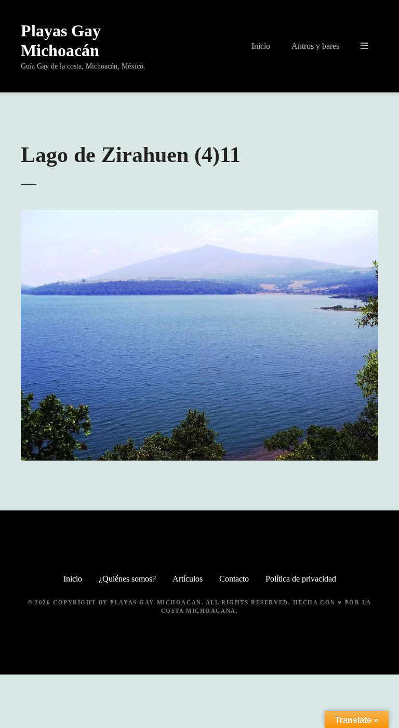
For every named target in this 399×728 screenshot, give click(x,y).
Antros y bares (315, 46)
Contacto (234, 578)
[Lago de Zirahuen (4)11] (199, 215)
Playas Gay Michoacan (155, 602)
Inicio (260, 46)
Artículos (187, 578)
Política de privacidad (300, 578)
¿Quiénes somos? (127, 578)
